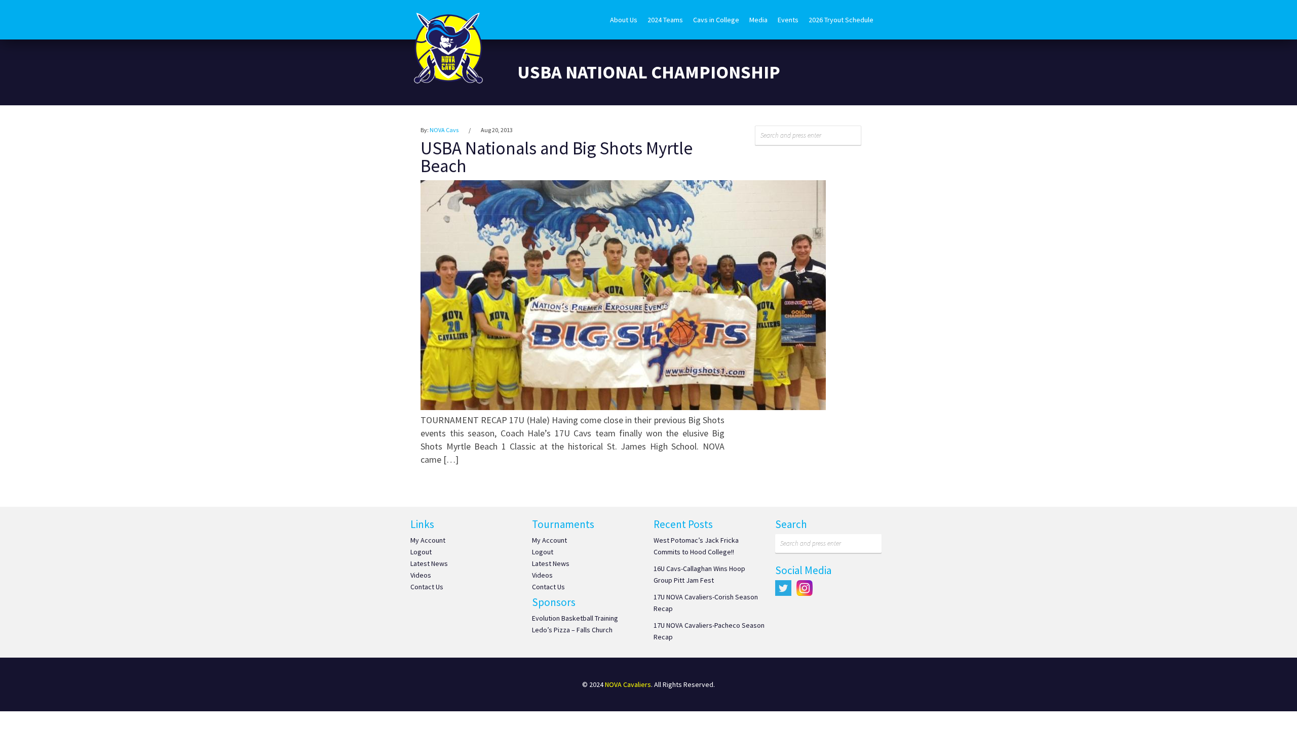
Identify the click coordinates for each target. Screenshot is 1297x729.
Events (788, 19)
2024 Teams (665, 19)
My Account (427, 540)
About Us (623, 19)
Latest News (429, 563)
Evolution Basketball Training (575, 618)
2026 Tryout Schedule (841, 19)
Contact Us (426, 586)
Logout (421, 551)
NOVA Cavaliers (628, 684)
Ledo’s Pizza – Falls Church (572, 629)
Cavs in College (716, 19)
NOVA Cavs (444, 130)
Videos (420, 575)
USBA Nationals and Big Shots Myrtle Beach (557, 157)
